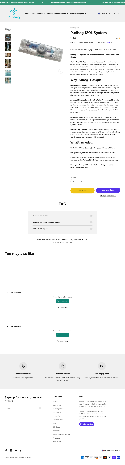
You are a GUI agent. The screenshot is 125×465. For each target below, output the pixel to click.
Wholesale (56, 438)
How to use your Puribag (61, 434)
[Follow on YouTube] (16, 450)
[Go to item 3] (8, 47)
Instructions (57, 442)
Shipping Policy (58, 409)
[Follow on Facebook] (6, 450)
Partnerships (57, 431)
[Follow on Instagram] (11, 450)
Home (27, 13)
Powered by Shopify (25, 457)
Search (55, 401)
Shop (54, 423)
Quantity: (73, 177)
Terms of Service (58, 420)
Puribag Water (75, 28)
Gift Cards (56, 427)
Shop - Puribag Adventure (56, 13)
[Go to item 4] (8, 55)
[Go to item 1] (8, 30)
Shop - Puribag (37, 13)
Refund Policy (57, 412)
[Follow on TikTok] (21, 450)
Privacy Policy (57, 416)
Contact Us (57, 405)
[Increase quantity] (81, 181)
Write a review (63, 301)
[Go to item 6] (8, 73)
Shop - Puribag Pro (77, 13)
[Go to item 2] (8, 37)
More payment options (108, 196)
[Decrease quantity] (73, 181)
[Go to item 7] (8, 80)
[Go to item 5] (8, 64)
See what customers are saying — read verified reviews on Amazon (93, 50)
